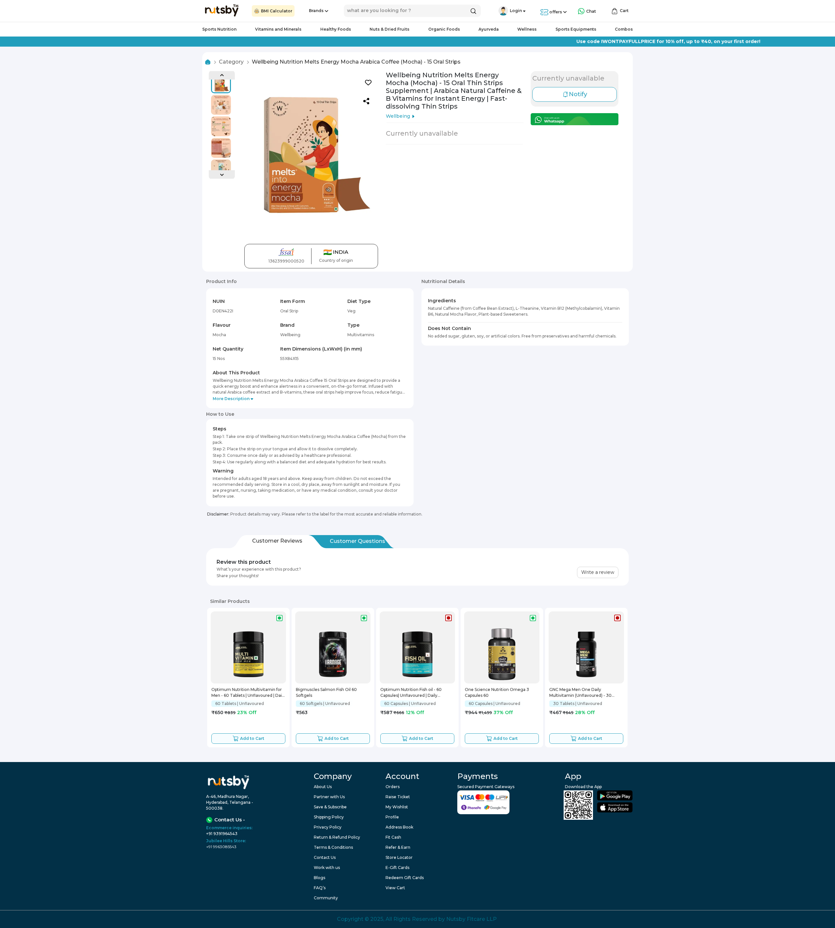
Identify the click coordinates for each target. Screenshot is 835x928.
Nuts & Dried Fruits (389, 29)
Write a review (597, 572)
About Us (323, 786)
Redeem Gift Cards (405, 877)
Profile (392, 817)
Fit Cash (393, 837)
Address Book (399, 827)
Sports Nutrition (219, 29)
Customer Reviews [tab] (277, 541)
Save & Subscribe (330, 806)
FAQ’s (320, 887)
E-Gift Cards (397, 867)
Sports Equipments (575, 29)
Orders (393, 786)
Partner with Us (329, 796)
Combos (624, 29)
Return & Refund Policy (337, 837)
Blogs (319, 877)
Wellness (527, 29)
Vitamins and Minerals (278, 29)
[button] (503, 11)
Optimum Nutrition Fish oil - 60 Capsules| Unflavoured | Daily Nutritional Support (411, 693)
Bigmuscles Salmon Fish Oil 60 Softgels (326, 692)
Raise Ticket (398, 796)
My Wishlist (397, 806)
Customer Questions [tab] (357, 541)
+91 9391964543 (221, 833)
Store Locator (399, 857)
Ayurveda (488, 29)
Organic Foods (444, 29)
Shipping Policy (329, 817)
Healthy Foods (335, 29)
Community (326, 897)
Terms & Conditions (333, 847)
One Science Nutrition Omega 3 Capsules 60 (497, 692)
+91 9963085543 (221, 846)
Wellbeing (398, 116)
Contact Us (325, 857)
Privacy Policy (328, 827)
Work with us (327, 867)
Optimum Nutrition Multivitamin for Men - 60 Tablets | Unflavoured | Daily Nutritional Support (248, 693)
